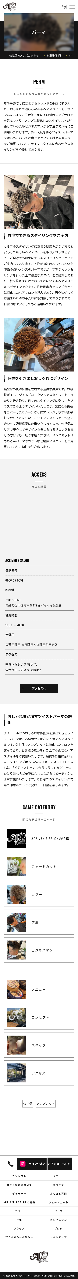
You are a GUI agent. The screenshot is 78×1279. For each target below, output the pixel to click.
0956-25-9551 (14, 580)
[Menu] (72, 6)
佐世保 (27, 1103)
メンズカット (46, 1103)
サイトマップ (58, 1237)
